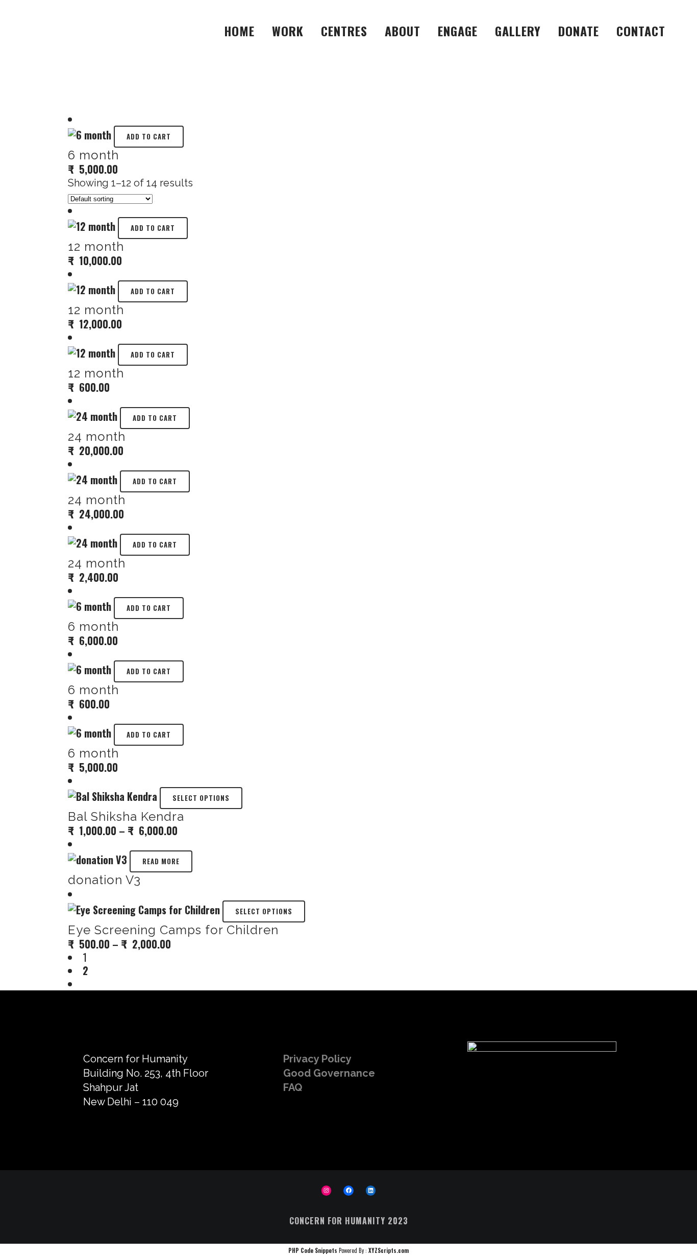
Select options (201, 798)
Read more (161, 861)
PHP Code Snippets (312, 1250)
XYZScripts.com (388, 1250)
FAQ (292, 1087)
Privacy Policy (317, 1059)
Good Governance (329, 1073)
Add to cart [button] (149, 136)
